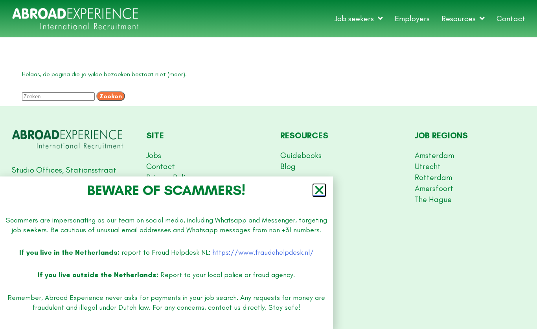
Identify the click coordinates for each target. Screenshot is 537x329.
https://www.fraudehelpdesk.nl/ (263, 252)
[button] (319, 190)
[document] (268, 164)
